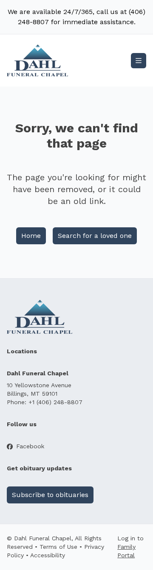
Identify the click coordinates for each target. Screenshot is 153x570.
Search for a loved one (95, 236)
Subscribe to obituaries (50, 495)
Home (31, 236)
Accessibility (47, 555)
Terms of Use (58, 546)
